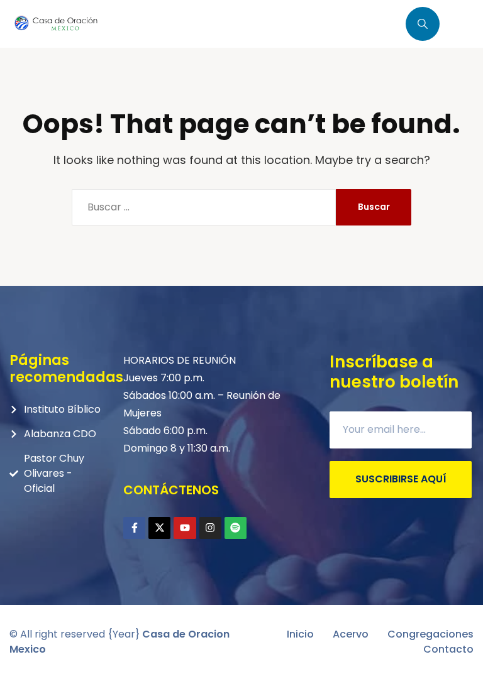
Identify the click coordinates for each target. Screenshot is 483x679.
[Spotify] (236, 528)
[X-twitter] (159, 528)
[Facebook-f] (134, 528)
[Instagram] (210, 528)
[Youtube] (185, 528)
